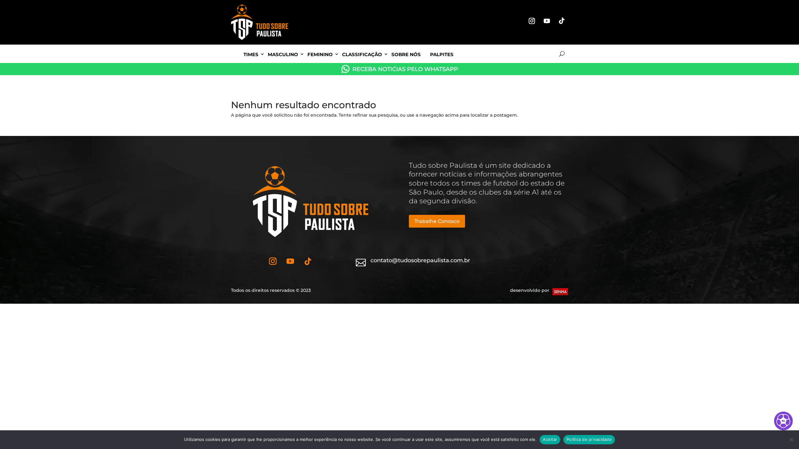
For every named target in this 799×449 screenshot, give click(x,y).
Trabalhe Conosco (436, 221)
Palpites (441, 54)
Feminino (320, 54)
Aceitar (550, 439)
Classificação (362, 54)
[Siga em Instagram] (532, 21)
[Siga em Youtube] (547, 21)
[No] (791, 440)
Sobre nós (406, 54)
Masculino (283, 54)
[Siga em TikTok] (562, 21)
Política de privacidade (589, 439)
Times (250, 54)
